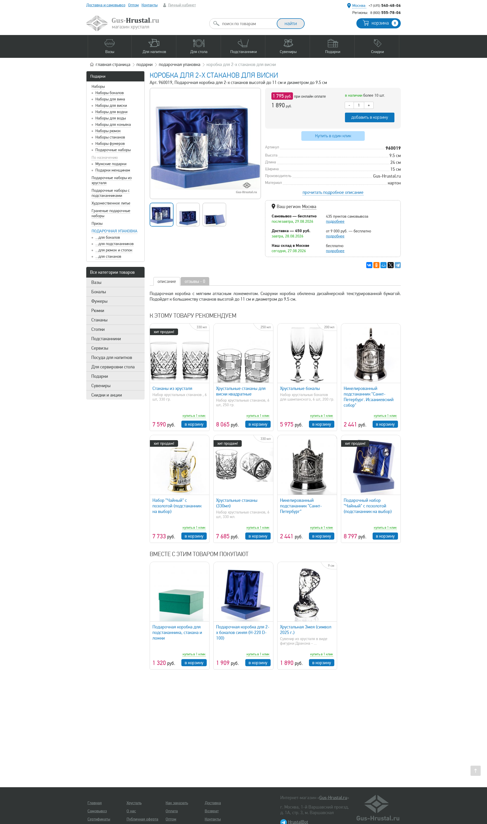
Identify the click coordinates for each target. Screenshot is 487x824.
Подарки (97, 76)
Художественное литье (111, 203)
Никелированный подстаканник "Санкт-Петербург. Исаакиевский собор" (369, 397)
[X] (391, 265)
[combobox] (247, 23)
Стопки (98, 329)
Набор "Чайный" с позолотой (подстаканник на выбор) (176, 505)
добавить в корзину (369, 117)
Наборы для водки (111, 111)
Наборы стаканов (110, 137)
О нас (131, 811)
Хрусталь (134, 802)
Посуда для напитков (111, 357)
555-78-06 (385, 12)
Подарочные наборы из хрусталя (112, 180)
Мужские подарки (110, 163)
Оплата (172, 811)
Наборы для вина (110, 99)
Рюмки (97, 310)
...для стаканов (108, 256)
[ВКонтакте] (369, 265)
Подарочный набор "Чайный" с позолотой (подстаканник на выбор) (368, 505)
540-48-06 (385, 5)
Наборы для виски (111, 105)
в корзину (194, 424)
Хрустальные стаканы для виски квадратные (241, 391)
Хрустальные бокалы (300, 388)
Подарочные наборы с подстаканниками (111, 193)
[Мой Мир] (383, 265)
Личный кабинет (182, 5)
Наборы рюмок (108, 130)
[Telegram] (398, 265)
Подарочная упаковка (114, 231)
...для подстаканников (114, 243)
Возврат (212, 811)
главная (113, 64)
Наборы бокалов (109, 92)
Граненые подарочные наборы (111, 213)
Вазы (96, 282)
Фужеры (99, 301)
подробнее (335, 221)
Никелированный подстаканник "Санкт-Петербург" (301, 505)
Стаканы (99, 320)
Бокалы (98, 292)
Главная (95, 802)
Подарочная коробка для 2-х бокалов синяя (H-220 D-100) (242, 632)
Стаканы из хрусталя (172, 388)
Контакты (150, 5)
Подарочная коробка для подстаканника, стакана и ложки (177, 632)
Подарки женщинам (112, 170)
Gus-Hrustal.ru (333, 797)
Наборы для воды (110, 118)
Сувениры (101, 385)
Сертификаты (99, 819)
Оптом (133, 5)
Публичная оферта (142, 819)
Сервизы (99, 348)
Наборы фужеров (110, 143)
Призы (97, 223)
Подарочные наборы (113, 149)
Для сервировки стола (113, 367)
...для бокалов (107, 237)
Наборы (98, 86)
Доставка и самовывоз (105, 5)
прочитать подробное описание (333, 192)
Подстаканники (106, 338)
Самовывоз (97, 811)
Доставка (213, 802)
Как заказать (177, 802)
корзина (384, 23)
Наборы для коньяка (113, 124)
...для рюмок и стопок (113, 250)
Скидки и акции (106, 395)
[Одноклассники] (376, 265)
